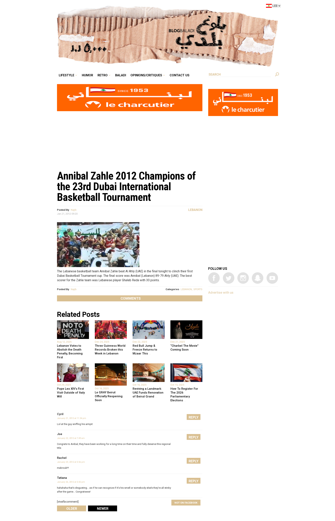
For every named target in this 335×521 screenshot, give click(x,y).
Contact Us (195, 6)
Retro (129, 6)
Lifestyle (99, 6)
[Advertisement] (129, 139)
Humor (117, 6)
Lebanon (195, 210)
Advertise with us (220, 292)
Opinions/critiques (166, 6)
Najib (74, 209)
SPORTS (197, 289)
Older (71, 508)
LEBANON (186, 289)
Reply (194, 417)
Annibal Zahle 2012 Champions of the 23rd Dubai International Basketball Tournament (126, 186)
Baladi (144, 6)
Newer (102, 508)
